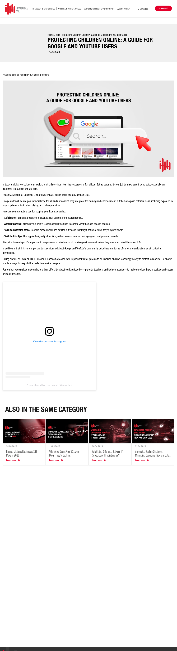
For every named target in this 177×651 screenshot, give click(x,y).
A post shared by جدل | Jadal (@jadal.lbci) (49, 385)
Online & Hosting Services (69, 8)
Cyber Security (123, 8)
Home (51, 34)
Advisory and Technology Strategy (99, 8)
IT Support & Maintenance (43, 8)
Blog (58, 34)
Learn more (11, 460)
